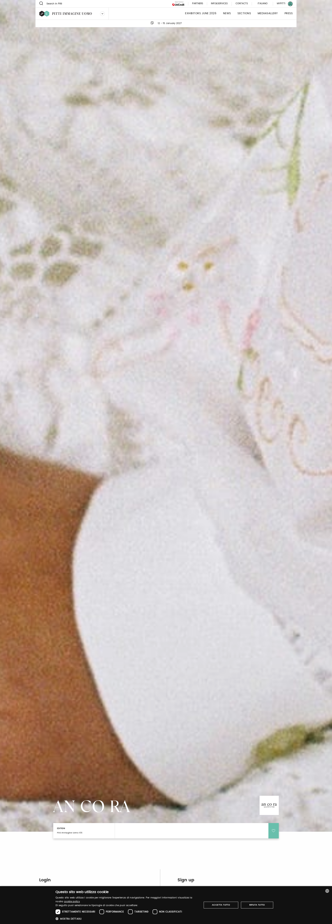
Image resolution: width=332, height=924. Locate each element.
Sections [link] (244, 14)
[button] (127, 918)
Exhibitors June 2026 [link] (200, 14)
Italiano (262, 3)
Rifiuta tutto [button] (257, 905)
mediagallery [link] (268, 14)
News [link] (227, 14)
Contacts (242, 3)
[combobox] (327, 891)
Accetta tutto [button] (221, 905)
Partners (197, 3)
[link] (282, 3)
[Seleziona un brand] (102, 13)
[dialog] (166, 905)
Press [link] (289, 14)
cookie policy (72, 901)
